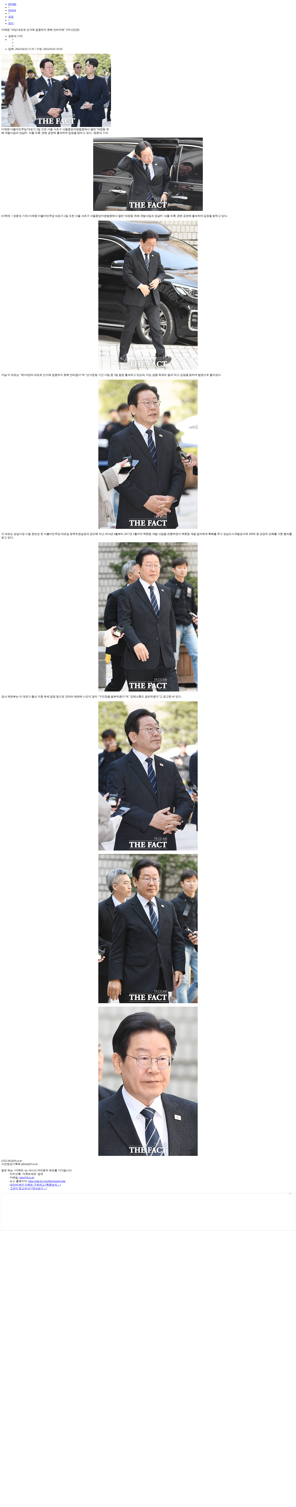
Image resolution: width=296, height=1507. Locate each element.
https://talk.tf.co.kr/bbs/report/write (46, 1181)
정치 (11, 23)
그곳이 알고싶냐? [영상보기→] (28, 1188)
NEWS (12, 10)
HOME (12, 4)
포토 (11, 16)
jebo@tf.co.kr (26, 1177)
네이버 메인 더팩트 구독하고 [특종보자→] (35, 1184)
